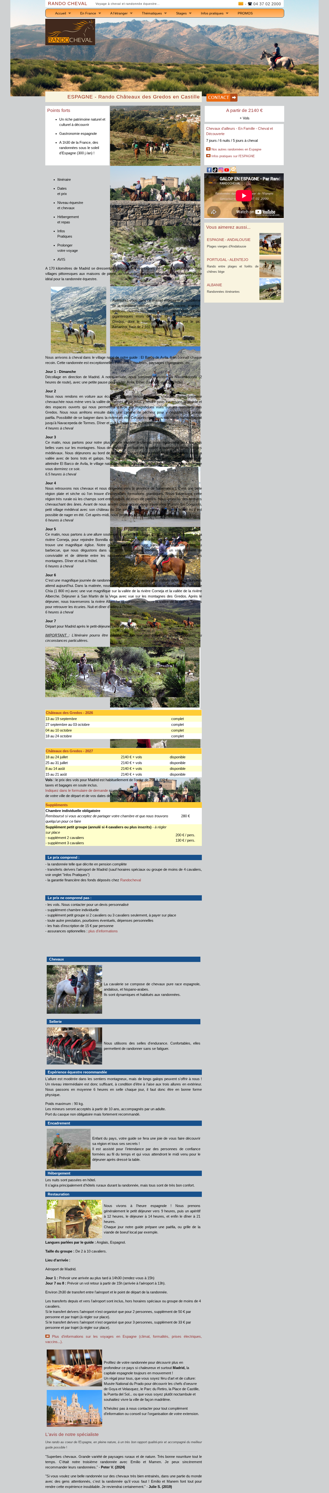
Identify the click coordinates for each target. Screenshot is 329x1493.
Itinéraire (64, 180)
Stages (181, 13)
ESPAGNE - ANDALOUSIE (228, 240)
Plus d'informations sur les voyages (84, 1336)
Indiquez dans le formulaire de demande (76, 790)
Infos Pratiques (64, 233)
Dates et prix (62, 191)
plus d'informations (103, 931)
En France (88, 13)
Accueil (60, 13)
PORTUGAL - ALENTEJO (227, 260)
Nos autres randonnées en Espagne (236, 149)
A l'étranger (119, 13)
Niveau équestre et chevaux (70, 205)
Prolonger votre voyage (67, 248)
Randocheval (130, 880)
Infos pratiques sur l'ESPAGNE (233, 156)
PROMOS (245, 13)
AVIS (61, 259)
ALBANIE (214, 285)
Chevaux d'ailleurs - (222, 128)
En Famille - (248, 128)
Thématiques (152, 13)
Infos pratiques (212, 13)
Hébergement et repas (68, 219)
